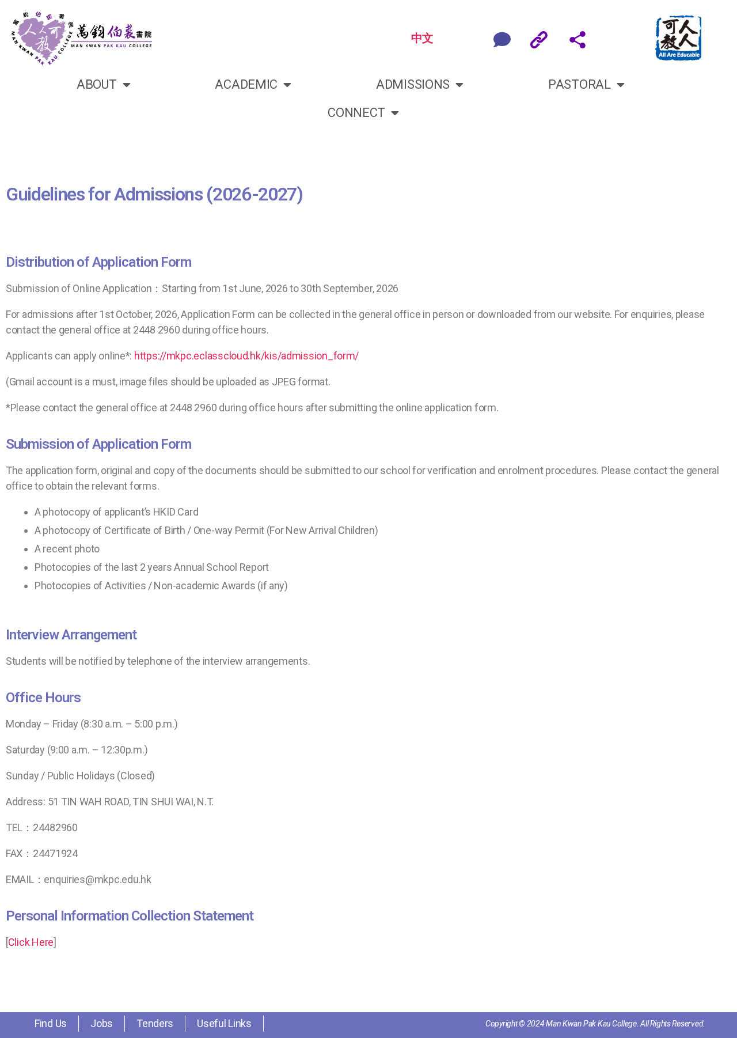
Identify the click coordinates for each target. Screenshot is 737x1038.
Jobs (101, 1023)
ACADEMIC (246, 84)
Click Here (31, 942)
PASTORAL (579, 84)
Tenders (154, 1023)
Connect (356, 112)
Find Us (51, 1023)
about (97, 84)
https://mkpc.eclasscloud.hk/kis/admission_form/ (246, 356)
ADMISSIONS (413, 84)
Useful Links (224, 1023)
